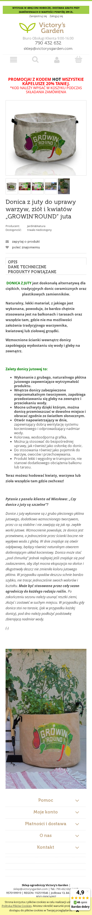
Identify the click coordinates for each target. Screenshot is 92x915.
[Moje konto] (57, 60)
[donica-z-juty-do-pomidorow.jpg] (64, 186)
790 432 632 (48, 43)
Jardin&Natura (36, 226)
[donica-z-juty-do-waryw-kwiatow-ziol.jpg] (25, 186)
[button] (13, 60)
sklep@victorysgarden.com (48, 49)
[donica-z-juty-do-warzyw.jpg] (51, 186)
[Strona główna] (46, 26)
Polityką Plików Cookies (17, 906)
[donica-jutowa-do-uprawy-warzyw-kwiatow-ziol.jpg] (12, 186)
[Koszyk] (78, 59)
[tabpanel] (46, 534)
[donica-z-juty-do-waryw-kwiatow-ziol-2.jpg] (38, 186)
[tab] (46, 261)
